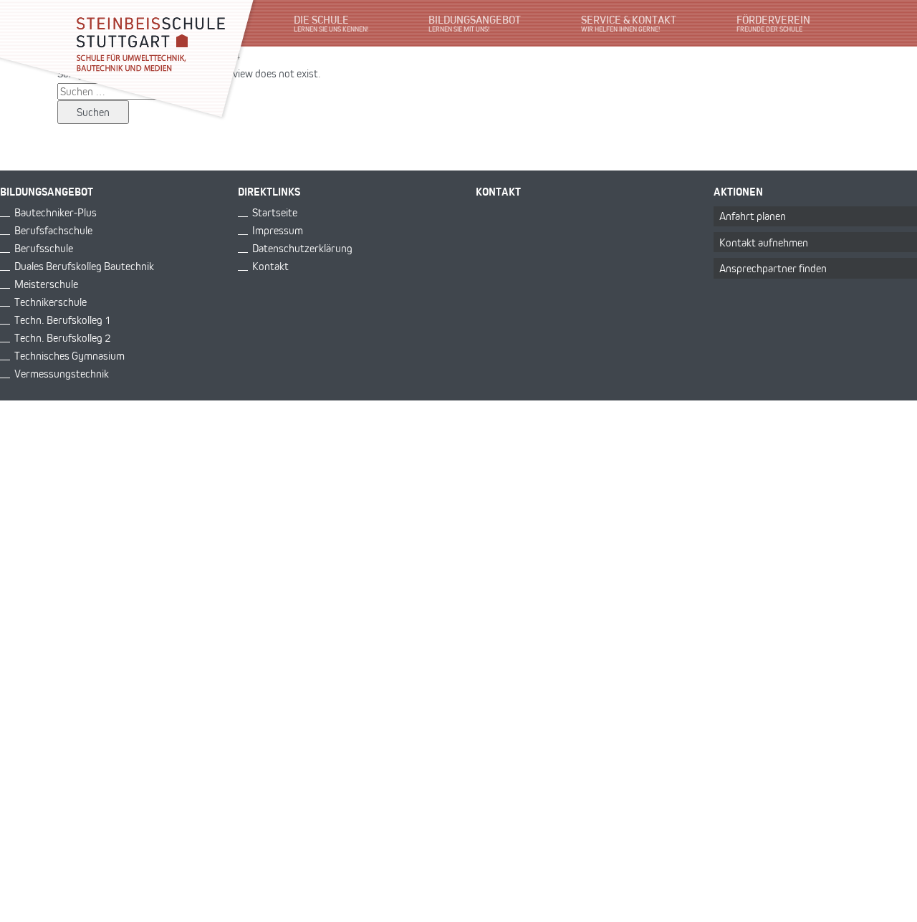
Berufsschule (43, 248)
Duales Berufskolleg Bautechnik (84, 266)
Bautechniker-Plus (55, 212)
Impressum (277, 230)
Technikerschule (50, 302)
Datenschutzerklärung (302, 248)
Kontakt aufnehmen (763, 242)
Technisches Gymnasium (69, 356)
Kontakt (270, 266)
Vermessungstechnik (61, 374)
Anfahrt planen (752, 216)
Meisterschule (46, 284)
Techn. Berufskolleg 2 (62, 338)
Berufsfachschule (53, 230)
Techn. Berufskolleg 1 (62, 320)
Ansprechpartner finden (773, 268)
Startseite (274, 212)
